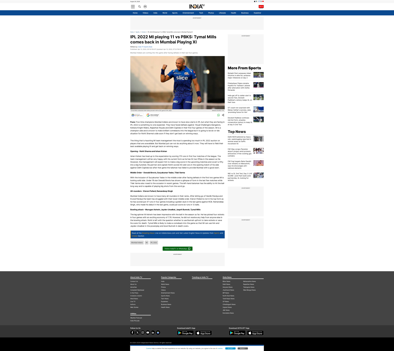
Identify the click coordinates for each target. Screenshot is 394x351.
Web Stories (134, 307)
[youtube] (148, 332)
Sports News (165, 296)
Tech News (165, 298)
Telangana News (248, 287)
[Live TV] (261, 6)
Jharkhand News (228, 290)
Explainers (164, 301)
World (165, 13)
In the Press (134, 293)
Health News (165, 307)
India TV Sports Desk (145, 47)
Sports (175, 13)
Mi (147, 243)
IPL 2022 (154, 243)
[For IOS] (255, 332)
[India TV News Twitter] (261, 1)
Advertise (133, 287)
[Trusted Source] (152, 115)
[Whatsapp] (218, 115)
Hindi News (134, 298)
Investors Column (136, 296)
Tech (201, 13)
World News (165, 284)
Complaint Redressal (137, 290)
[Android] (256, 1)
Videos (145, 13)
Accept (230, 348)
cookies (219, 348)
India (155, 13)
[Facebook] (132, 332)
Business (245, 13)
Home (135, 13)
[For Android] (237, 332)
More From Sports (244, 68)
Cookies (148, 348)
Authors (132, 304)
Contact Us (134, 281)
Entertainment (188, 13)
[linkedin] (153, 332)
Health (233, 13)
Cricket (143, 32)
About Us (133, 284)
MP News (226, 293)
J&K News (226, 310)
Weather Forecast (136, 318)
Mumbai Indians (137, 243)
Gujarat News (227, 307)
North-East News (228, 296)
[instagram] (143, 332)
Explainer (257, 13)
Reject (242, 348)
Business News (166, 304)
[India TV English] (197, 6)
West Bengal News (249, 290)
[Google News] (137, 115)
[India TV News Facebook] (259, 1)
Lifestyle (222, 13)
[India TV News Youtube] (263, 1)
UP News (226, 301)
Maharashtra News (249, 281)
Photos (211, 13)
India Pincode (134, 321)
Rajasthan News (248, 284)
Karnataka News (228, 313)
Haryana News (228, 287)
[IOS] (254, 1)
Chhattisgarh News (229, 304)
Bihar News (226, 281)
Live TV (132, 301)
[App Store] (203, 332)
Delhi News (226, 284)
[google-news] (158, 332)
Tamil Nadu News (228, 298)
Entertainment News (168, 293)
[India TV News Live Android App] (185, 332)
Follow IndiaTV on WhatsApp (176, 249)
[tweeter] (137, 332)
